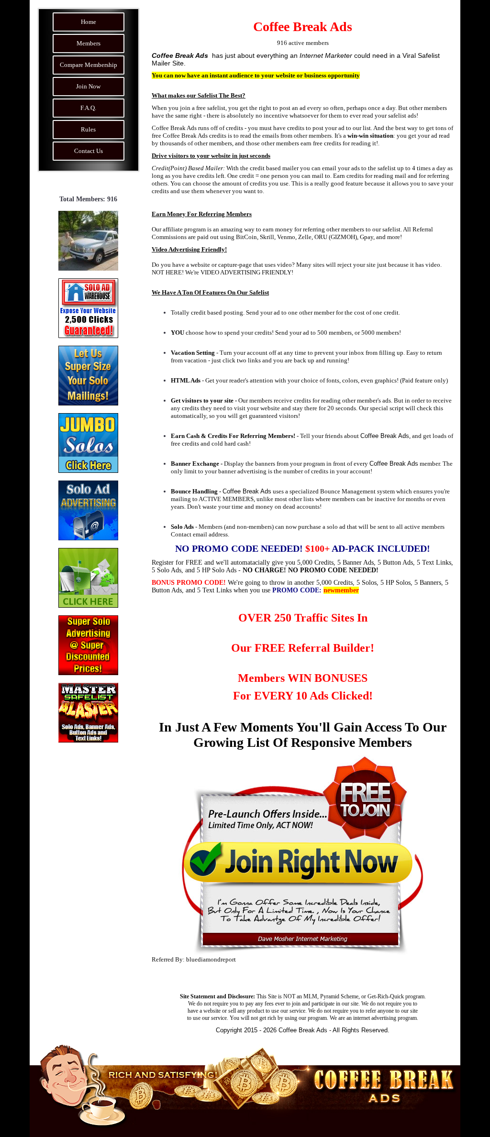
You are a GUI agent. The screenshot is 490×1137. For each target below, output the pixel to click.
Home (88, 21)
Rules (88, 129)
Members (88, 43)
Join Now (88, 86)
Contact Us (88, 150)
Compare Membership (88, 64)
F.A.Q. (88, 107)
